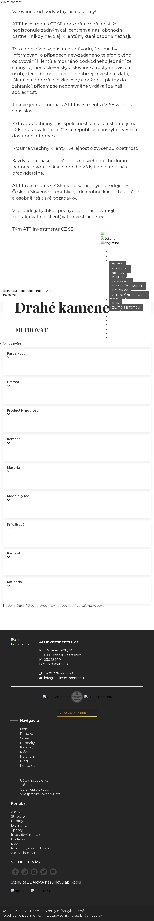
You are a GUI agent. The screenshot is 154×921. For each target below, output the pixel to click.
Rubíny (13, 344)
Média (25, 752)
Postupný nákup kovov (30, 848)
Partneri (117, 333)
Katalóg (116, 312)
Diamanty (121, 282)
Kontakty (27, 766)
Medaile (17, 844)
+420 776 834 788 (58, 673)
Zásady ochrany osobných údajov (75, 915)
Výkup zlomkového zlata (40, 794)
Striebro (120, 269)
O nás (114, 256)
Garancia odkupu (34, 789)
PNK (115, 303)
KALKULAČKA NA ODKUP (74, 712)
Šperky (118, 273)
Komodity (118, 299)
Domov (115, 252)
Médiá (114, 325)
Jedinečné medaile (129, 295)
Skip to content (11, 2)
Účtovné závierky (34, 780)
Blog (113, 329)
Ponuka (116, 260)
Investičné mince (127, 286)
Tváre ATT (117, 320)
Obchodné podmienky (22, 915)
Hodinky (120, 290)
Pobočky (117, 316)
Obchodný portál (140, 238)
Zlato (117, 264)
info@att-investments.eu (63, 678)
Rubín (117, 277)
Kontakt (116, 337)
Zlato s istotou (126, 307)
